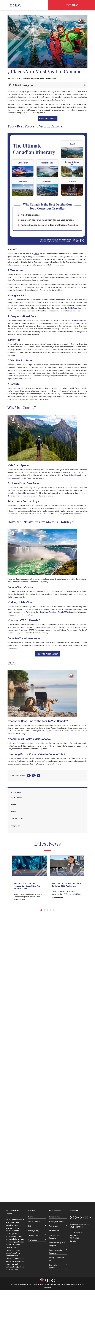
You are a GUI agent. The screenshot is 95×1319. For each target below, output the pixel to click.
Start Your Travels (47, 119)
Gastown (83, 277)
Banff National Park (71, 475)
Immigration (15, 826)
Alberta (36, 254)
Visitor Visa (28, 496)
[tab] (47, 85)
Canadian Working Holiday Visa (19, 493)
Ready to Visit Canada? (47, 654)
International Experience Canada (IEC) (53, 612)
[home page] (14, 5)
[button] (8, 879)
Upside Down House (75, 308)
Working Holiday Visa (27, 609)
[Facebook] (28, 776)
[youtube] (91, 1218)
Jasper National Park (79, 321)
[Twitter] (33, 776)
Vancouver (67, 275)
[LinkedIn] (38, 776)
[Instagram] (77, 1218)
